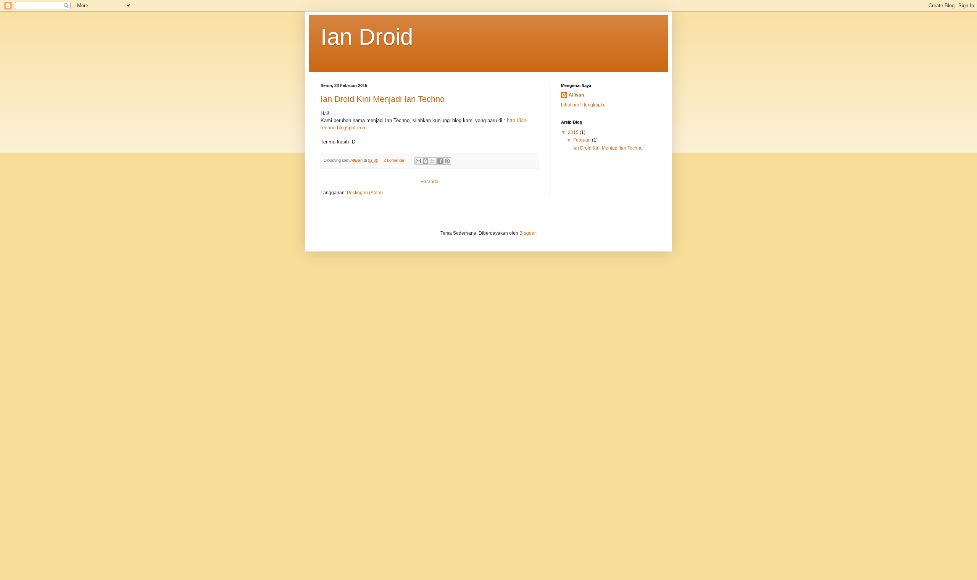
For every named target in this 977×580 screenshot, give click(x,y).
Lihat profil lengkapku (583, 105)
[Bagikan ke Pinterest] (447, 161)
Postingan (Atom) (365, 192)
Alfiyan (576, 95)
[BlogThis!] (425, 161)
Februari (582, 140)
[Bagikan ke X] (433, 161)
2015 (574, 132)
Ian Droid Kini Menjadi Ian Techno (383, 99)
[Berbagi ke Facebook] (440, 161)
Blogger (527, 233)
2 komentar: (395, 160)
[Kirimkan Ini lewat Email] (418, 161)
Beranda (430, 181)
